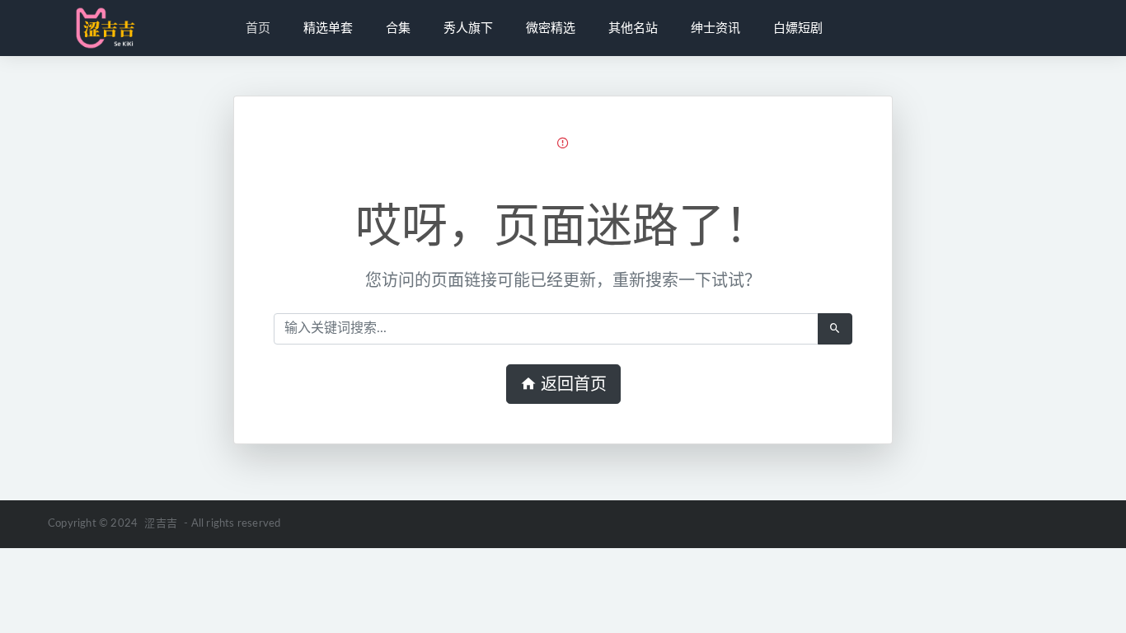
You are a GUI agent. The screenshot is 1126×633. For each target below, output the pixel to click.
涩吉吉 (160, 523)
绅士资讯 (715, 28)
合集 (398, 28)
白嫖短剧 (798, 28)
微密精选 (550, 28)
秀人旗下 (468, 28)
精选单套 (328, 28)
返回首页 (572, 384)
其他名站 (633, 28)
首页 (258, 28)
